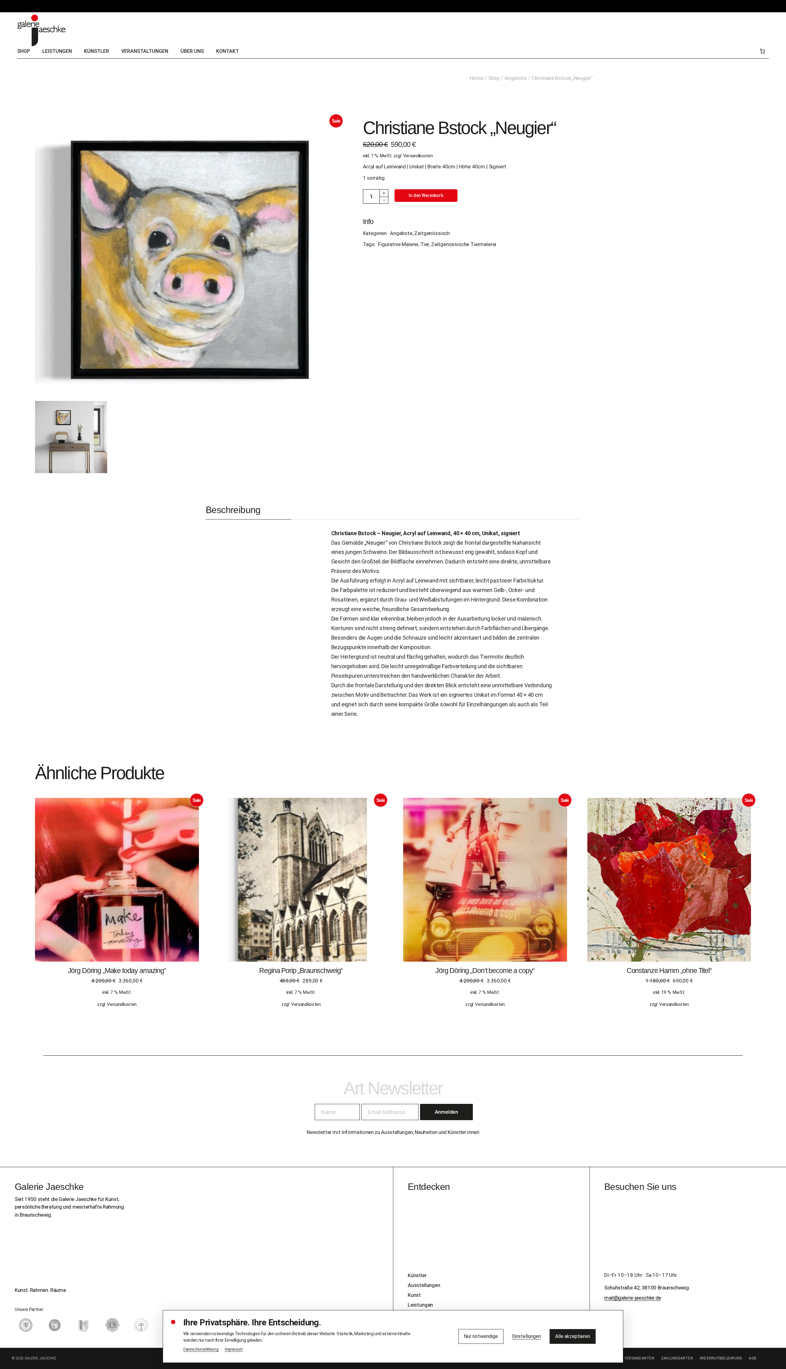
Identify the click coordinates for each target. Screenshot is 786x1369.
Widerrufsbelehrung (721, 1358)
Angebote (401, 233)
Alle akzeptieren (572, 1336)
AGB (753, 1358)
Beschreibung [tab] (233, 510)
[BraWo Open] (55, 1325)
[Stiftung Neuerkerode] (141, 1325)
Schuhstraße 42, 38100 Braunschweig (646, 1288)
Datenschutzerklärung (200, 1349)
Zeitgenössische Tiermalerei (463, 244)
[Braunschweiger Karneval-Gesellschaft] (83, 1325)
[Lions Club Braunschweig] (112, 1325)
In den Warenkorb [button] (116, 885)
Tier (424, 244)
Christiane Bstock (353, 533)
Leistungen (420, 1305)
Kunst (414, 1295)
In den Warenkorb (426, 195)
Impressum (234, 1349)
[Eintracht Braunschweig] (26, 1325)
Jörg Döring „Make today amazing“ (117, 971)
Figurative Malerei (398, 244)
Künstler (417, 1275)
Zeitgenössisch (432, 233)
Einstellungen (526, 1336)
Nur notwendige (481, 1336)
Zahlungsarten (677, 1358)
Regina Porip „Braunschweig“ (301, 971)
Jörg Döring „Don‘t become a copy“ (485, 971)
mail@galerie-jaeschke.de (632, 1298)
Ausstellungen (424, 1285)
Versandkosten (418, 156)
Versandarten (639, 1358)
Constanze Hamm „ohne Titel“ (669, 971)
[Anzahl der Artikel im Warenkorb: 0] (762, 51)
